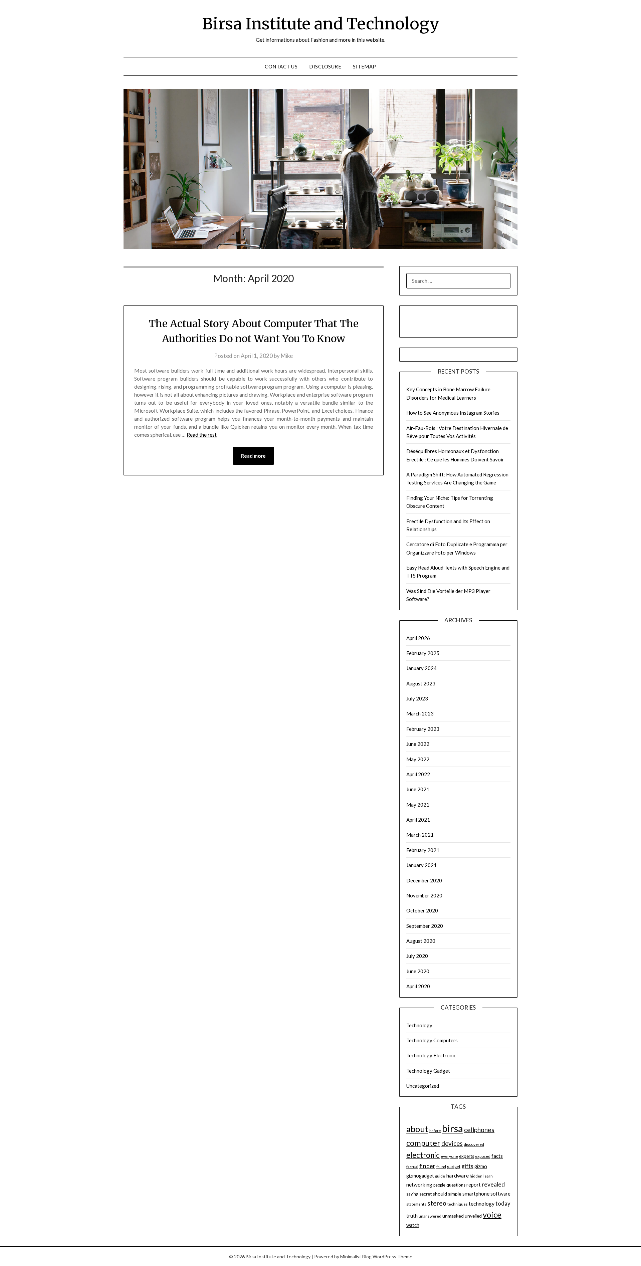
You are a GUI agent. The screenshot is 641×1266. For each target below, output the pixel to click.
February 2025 (422, 653)
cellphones (479, 1129)
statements (416, 1204)
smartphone (475, 1194)
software (500, 1194)
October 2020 (422, 910)
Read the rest (202, 434)
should (440, 1194)
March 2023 (420, 713)
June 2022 (417, 744)
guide (440, 1176)
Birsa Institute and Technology (320, 24)
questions (455, 1185)
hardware (457, 1175)
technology (481, 1203)
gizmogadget (420, 1176)
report (473, 1185)
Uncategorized (422, 1086)
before (435, 1130)
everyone (449, 1156)
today (502, 1203)
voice (492, 1214)
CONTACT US (281, 66)
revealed (493, 1184)
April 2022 (418, 774)
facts (497, 1156)
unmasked (453, 1216)
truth (412, 1216)
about (417, 1129)
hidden (476, 1176)
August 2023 (420, 683)
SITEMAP (364, 66)
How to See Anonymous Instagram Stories (452, 413)
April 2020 (418, 986)
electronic (423, 1154)
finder (427, 1166)
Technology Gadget (428, 1071)
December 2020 (424, 880)
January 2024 (421, 668)
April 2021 (418, 820)
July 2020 (417, 956)
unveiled (473, 1216)
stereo (436, 1203)
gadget (453, 1166)
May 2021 (417, 805)
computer (423, 1142)
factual (412, 1167)
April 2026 (418, 638)
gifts (467, 1166)
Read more (253, 456)
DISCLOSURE (325, 66)
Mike (287, 355)
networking (419, 1185)
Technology (419, 1025)
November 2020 (424, 895)
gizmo (480, 1166)
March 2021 (420, 835)
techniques (457, 1204)
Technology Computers (432, 1040)
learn (488, 1176)
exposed (482, 1156)
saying (412, 1194)
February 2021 (422, 850)
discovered (474, 1144)
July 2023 (417, 698)
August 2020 (420, 941)
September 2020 (424, 926)
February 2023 (422, 729)
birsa (452, 1128)
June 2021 (417, 789)
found (441, 1167)
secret (425, 1194)
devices (452, 1143)
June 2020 (417, 971)
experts (466, 1156)
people (439, 1185)
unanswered (430, 1216)
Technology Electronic (431, 1055)
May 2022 (417, 759)
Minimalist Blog (356, 1256)
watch (412, 1225)
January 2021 (421, 865)
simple (454, 1194)
